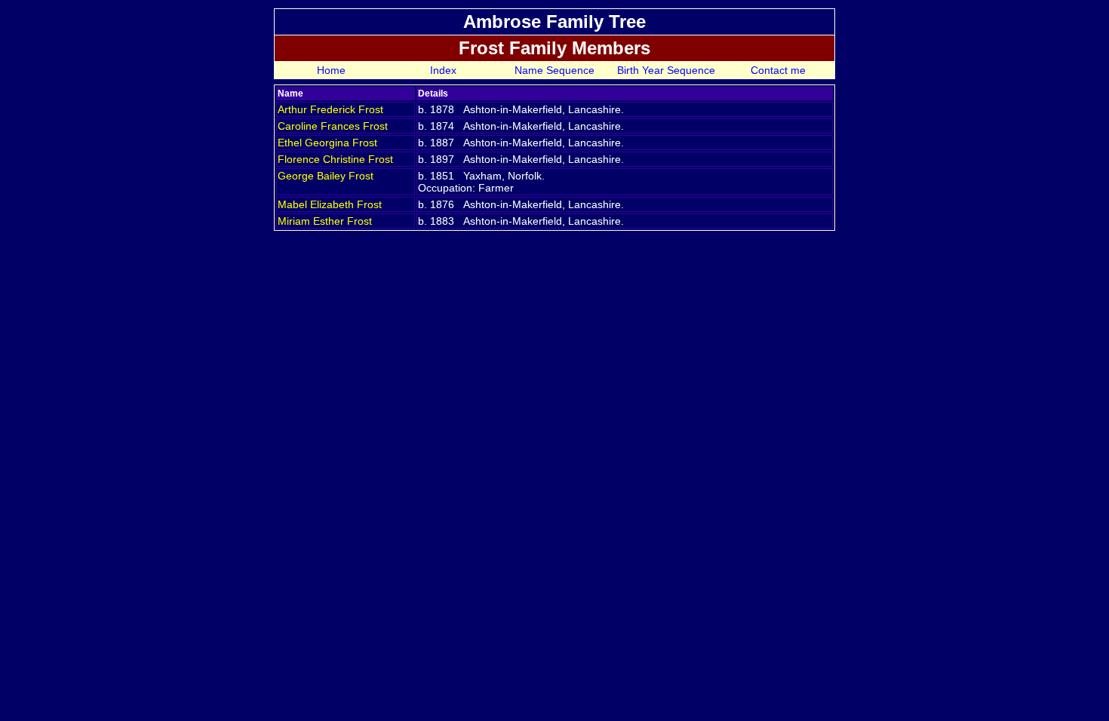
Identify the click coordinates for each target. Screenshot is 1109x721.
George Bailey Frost (325, 176)
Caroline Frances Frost (333, 126)
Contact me (778, 70)
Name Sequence (554, 70)
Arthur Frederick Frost (330, 109)
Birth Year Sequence (666, 70)
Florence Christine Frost (335, 159)
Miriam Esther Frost (325, 221)
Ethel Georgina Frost (327, 143)
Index (443, 70)
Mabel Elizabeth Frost (330, 204)
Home (331, 70)
